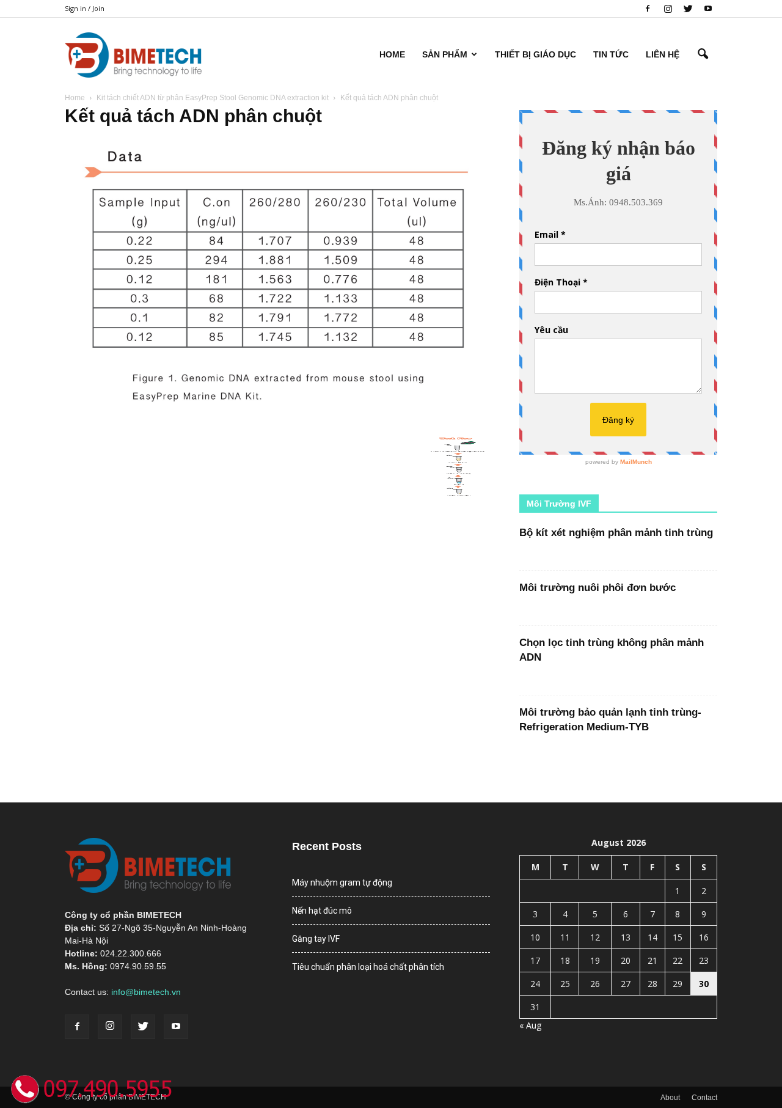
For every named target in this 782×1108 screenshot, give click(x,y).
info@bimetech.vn (146, 992)
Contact (704, 1097)
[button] (702, 54)
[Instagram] (668, 8)
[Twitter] (688, 8)
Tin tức (611, 54)
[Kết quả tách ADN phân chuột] (277, 423)
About (670, 1097)
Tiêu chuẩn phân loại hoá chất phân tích (368, 967)
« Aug (530, 1025)
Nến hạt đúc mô (322, 910)
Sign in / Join (84, 8)
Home (392, 54)
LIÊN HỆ (662, 54)
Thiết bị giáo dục (535, 54)
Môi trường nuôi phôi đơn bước (597, 587)
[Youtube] (708, 8)
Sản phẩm (444, 54)
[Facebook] (647, 8)
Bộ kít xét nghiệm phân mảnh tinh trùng (616, 532)
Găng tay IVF (316, 939)
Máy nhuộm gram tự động (342, 882)
